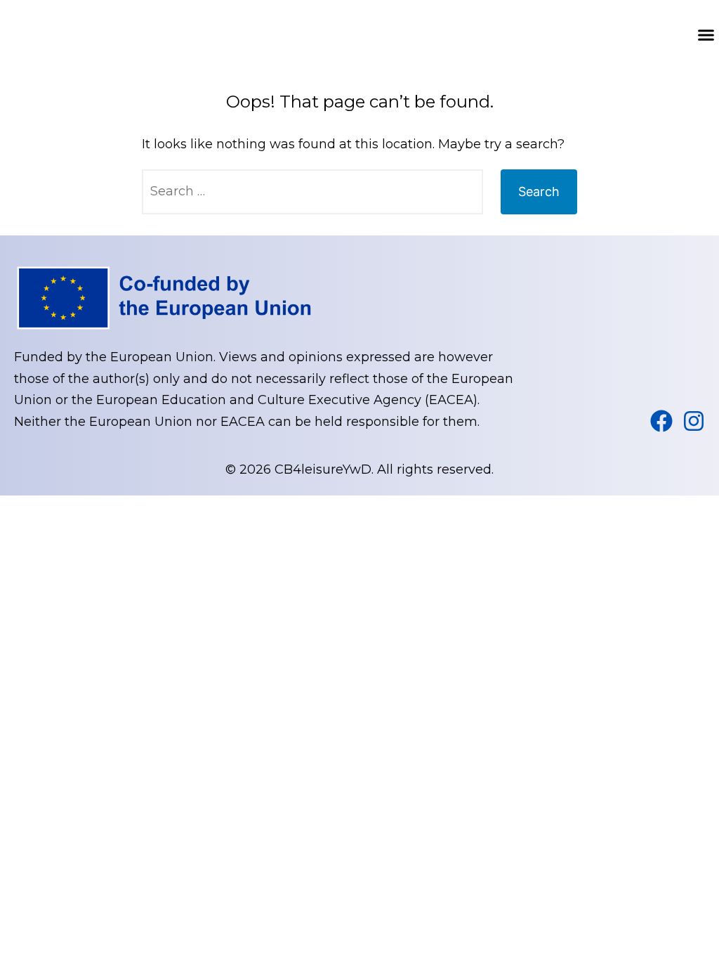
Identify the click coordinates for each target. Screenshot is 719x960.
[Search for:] (312, 191)
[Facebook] (661, 421)
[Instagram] (693, 421)
